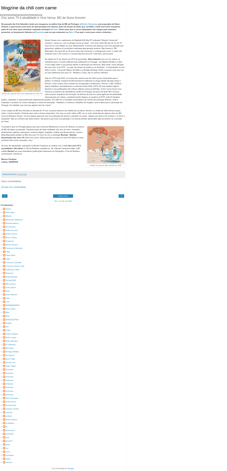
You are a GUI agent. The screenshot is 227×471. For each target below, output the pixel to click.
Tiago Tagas (11, 366)
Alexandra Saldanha (14, 220)
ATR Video (10, 212)
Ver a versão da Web (63, 201)
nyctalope (10, 455)
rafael (8, 459)
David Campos (12, 245)
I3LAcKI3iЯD (11, 280)
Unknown (9, 369)
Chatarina (10, 241)
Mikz (7, 312)
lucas (8, 444)
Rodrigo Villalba (12, 352)
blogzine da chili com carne (29, 7)
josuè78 (9, 441)
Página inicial (63, 196)
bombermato (11, 405)
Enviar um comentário (13, 187)
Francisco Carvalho (14, 262)
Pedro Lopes (11, 337)
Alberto (9, 216)
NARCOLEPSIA (12, 320)
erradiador (10, 423)
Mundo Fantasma (89, 24)
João (8, 291)
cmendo (9, 412)
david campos (11, 419)
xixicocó (9, 462)
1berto (8, 209)
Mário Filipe (10, 309)
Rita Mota (10, 348)
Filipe (8, 259)
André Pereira (11, 234)
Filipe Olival (10, 255)
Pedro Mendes (12, 341)
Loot (7, 302)
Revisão (54, 29)
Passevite (39, 32)
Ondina (9, 323)
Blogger (71, 468)
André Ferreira (12, 230)
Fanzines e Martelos (14, 248)
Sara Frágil (10, 359)
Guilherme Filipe (12, 270)
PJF (7, 327)
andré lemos (11, 402)
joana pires (10, 430)
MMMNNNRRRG (13, 305)
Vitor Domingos (12, 398)
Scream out (10, 362)
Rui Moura (10, 355)
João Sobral (11, 287)
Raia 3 (71, 32)
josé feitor (10, 434)
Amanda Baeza (12, 223)
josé (7, 437)
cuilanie (9, 416)
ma (7, 448)
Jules (8, 298)
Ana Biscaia (10, 227)
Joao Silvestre (11, 294)
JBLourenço (11, 284)
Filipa (8, 252)
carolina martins (12, 409)
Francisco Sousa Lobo (15, 266)
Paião (8, 330)
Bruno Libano (11, 237)
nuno (8, 452)
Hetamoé (9, 273)
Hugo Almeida (11, 277)
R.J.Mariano (11, 345)
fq (6, 427)
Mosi (8, 316)
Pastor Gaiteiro (12, 334)
